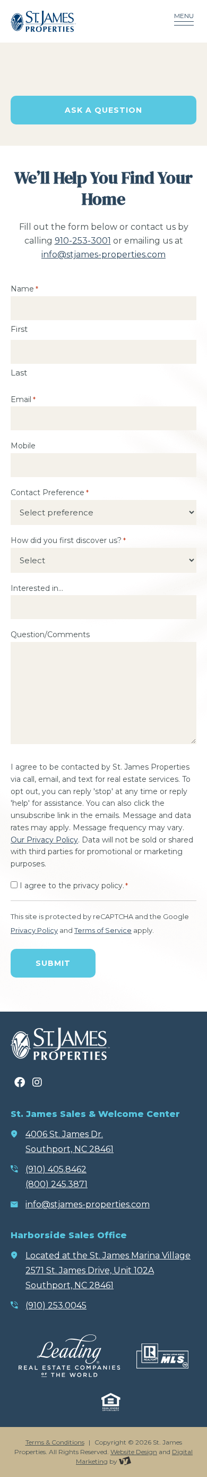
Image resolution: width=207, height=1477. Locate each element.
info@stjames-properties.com (103, 254)
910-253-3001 (83, 241)
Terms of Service (103, 930)
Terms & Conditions (54, 1442)
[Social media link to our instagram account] (37, 1082)
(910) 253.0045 (56, 1305)
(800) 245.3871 (56, 1184)
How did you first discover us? (68, 540)
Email (23, 399)
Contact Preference (50, 492)
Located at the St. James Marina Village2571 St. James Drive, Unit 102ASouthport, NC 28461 (108, 1270)
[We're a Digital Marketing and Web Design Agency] (125, 1461)
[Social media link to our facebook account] (19, 1082)
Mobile (23, 445)
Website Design (133, 1452)
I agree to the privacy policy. (74, 885)
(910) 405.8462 (56, 1169)
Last (19, 373)
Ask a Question (103, 110)
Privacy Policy (34, 930)
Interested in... (37, 588)
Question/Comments (50, 634)
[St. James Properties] (74, 21)
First (19, 329)
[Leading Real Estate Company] (69, 1355)
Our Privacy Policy (44, 840)
